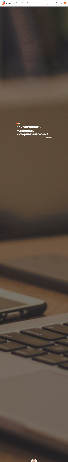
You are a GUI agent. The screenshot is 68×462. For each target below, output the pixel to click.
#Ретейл (18, 2)
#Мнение (18, 123)
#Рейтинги (35, 2)
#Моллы (23, 2)
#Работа (58, 2)
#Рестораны (29, 2)
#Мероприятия (43, 2)
